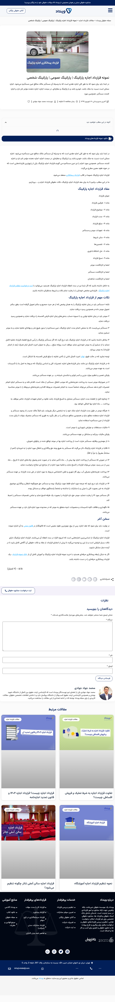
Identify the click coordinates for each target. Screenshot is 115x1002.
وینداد (41, 978)
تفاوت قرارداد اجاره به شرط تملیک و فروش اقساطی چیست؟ (88, 795)
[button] (95, 579)
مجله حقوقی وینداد (103, 20)
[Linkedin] (67, 951)
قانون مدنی (28, 526)
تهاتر (83, 356)
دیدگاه (109, 620)
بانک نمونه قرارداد (19, 554)
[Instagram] (54, 951)
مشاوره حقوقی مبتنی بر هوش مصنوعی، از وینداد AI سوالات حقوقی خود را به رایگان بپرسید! (57, 2)
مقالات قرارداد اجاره (86, 20)
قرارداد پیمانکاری (73, 175)
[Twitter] (61, 951)
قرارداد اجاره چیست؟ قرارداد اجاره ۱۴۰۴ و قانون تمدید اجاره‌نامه (31, 795)
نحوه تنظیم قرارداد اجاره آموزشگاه (93, 883)
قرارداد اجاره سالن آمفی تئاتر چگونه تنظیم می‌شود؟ (30, 885)
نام (110, 655)
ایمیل (109, 666)
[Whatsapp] (47, 951)
